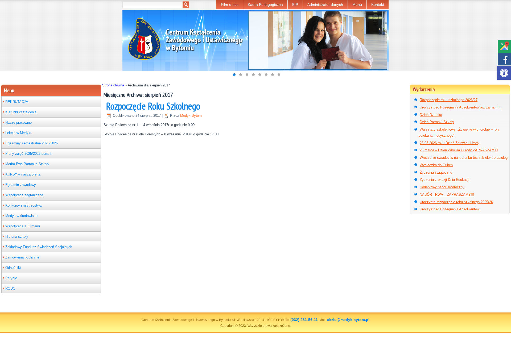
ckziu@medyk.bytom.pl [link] (348, 320)
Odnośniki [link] (13, 268)
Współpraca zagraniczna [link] (24, 195)
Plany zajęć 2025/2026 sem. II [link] (28, 154)
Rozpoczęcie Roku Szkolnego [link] (153, 106)
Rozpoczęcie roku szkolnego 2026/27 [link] (448, 100)
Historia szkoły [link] (16, 237)
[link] (504, 73)
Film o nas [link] (229, 4)
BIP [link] (295, 4)
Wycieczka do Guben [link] (436, 165)
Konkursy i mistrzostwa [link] (23, 205)
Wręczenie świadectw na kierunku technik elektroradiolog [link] (464, 158)
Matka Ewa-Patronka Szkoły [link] (27, 164)
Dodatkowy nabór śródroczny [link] (442, 187)
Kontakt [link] (377, 4)
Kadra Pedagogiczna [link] (265, 4)
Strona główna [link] (113, 85)
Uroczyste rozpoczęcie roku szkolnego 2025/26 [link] (456, 202)
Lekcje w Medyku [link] (18, 133)
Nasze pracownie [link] (18, 122)
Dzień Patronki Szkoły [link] (437, 122)
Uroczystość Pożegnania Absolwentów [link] (449, 209)
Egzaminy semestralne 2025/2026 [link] (31, 143)
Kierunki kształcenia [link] (20, 112)
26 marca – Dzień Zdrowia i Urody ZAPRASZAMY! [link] (459, 150)
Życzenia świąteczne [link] (436, 172)
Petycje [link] (11, 278)
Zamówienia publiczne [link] (22, 257)
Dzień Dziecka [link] (431, 115)
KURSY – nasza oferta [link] (22, 174)
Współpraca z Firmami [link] (22, 226)
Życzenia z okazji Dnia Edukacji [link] (444, 180)
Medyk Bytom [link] (191, 116)
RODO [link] (10, 288)
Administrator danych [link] (325, 4)
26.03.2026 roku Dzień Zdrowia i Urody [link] (449, 143)
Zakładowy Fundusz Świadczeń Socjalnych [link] (38, 247)
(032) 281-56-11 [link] (304, 320)
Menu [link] (357, 4)
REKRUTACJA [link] (16, 102)
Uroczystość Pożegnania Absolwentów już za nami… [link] (461, 107)
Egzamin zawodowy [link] (20, 185)
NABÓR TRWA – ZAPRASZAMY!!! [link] (447, 195)
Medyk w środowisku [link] (21, 216)
